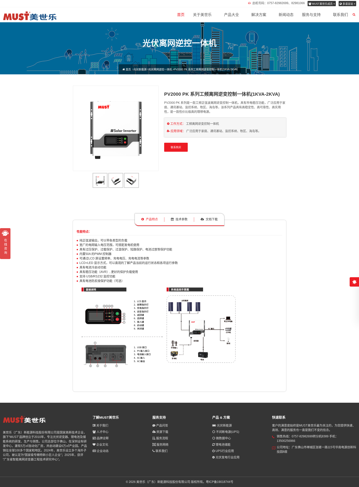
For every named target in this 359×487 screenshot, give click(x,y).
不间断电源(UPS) (227, 431)
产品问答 (161, 425)
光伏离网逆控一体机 (160, 69)
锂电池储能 (223, 444)
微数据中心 (223, 438)
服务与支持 (311, 15)
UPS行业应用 (224, 451)
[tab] (149, 219)
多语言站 (348, 3)
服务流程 (161, 438)
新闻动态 (286, 15)
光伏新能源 (140, 69)
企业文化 (102, 444)
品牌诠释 (102, 438)
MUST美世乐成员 (322, 3)
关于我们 (102, 425)
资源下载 (162, 431)
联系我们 (340, 15)
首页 (181, 15)
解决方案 (258, 15)
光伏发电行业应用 (227, 457)
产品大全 (231, 15)
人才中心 (102, 431)
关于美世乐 (202, 15)
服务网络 (162, 444)
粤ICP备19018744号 (219, 481)
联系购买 (176, 147)
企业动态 (102, 451)
